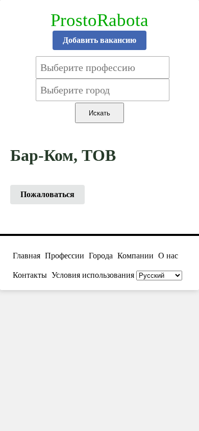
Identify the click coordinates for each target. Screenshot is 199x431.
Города (101, 255)
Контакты (30, 275)
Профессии (64, 255)
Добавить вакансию (99, 40)
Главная (26, 255)
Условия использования (93, 275)
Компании (135, 255)
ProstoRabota (99, 20)
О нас (168, 255)
